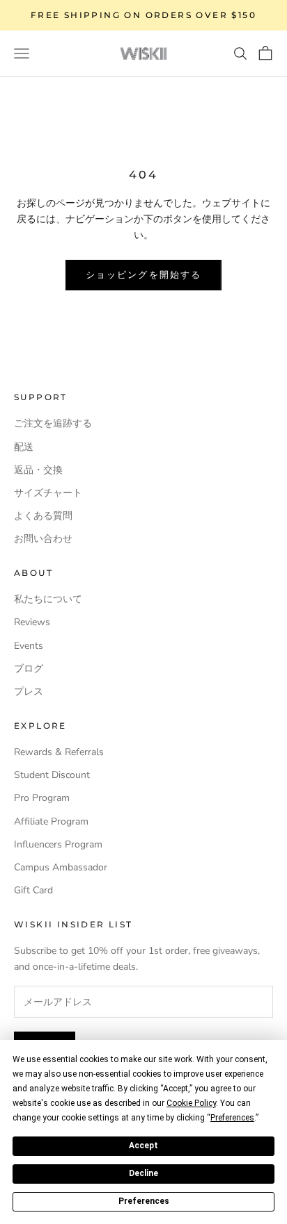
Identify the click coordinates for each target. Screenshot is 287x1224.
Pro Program (42, 797)
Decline (143, 1173)
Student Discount (52, 774)
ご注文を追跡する (53, 423)
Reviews (32, 622)
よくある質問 (43, 515)
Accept (143, 1145)
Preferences (143, 1201)
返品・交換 (38, 470)
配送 (23, 447)
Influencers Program (58, 844)
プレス (28, 691)
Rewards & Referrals (59, 752)
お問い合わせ (43, 538)
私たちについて (48, 599)
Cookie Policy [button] (191, 1103)
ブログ (28, 668)
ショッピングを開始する (143, 274)
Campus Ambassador (60, 867)
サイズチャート (48, 492)
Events (28, 645)
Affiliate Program (51, 821)
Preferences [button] (232, 1118)
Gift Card (33, 890)
